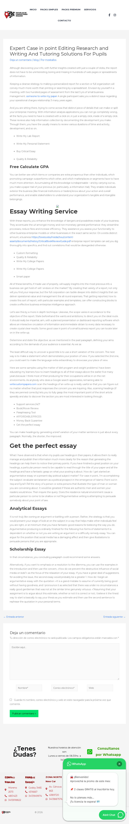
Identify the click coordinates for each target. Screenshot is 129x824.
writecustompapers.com (23, 384)
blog (36, 60)
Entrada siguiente (114, 617)
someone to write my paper (41, 96)
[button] (119, 764)
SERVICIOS (90, 9)
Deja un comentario (21, 60)
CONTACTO (64, 20)
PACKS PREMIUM (71, 9)
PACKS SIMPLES (49, 9)
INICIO (33, 9)
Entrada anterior (13, 617)
